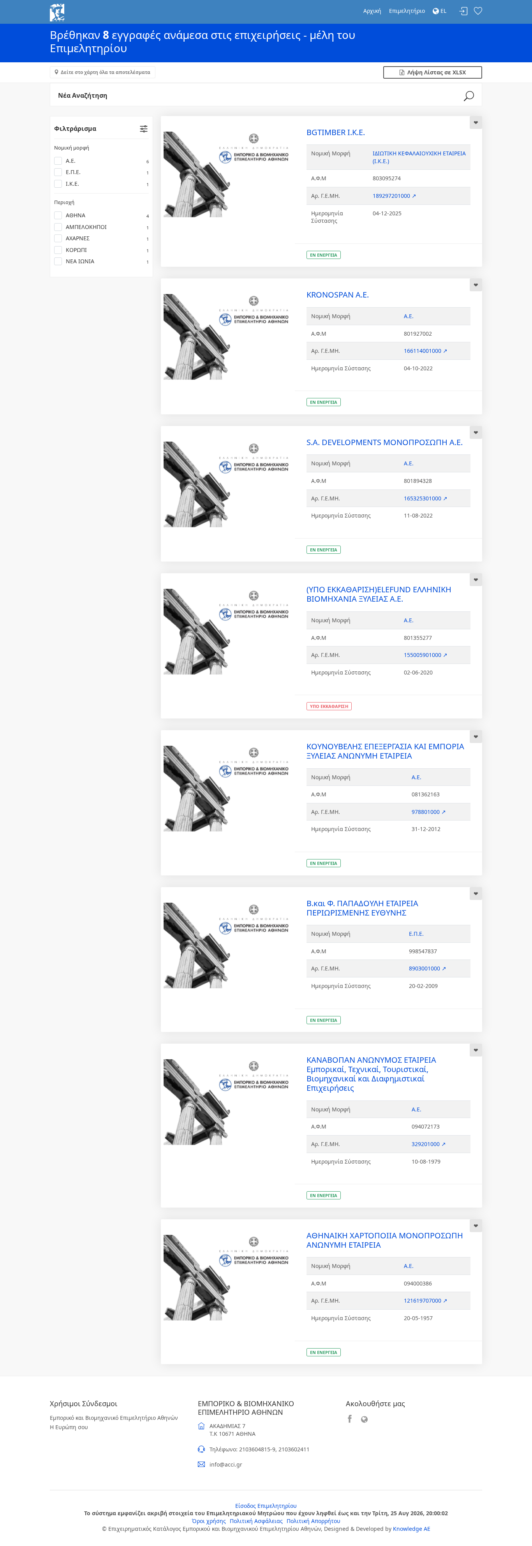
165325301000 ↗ (425, 498)
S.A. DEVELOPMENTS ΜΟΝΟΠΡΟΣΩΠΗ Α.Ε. (385, 442)
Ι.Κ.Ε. (107, 183)
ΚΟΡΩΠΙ (107, 250)
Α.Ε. (107, 160)
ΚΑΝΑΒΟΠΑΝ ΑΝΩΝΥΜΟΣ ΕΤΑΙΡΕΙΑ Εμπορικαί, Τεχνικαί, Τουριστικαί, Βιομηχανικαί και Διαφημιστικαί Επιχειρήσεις (371, 1074)
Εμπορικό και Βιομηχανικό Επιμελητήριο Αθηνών (114, 1417)
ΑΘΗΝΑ (107, 215)
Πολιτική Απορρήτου (313, 1521)
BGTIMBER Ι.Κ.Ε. (336, 132)
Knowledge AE (411, 1528)
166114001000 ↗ (425, 350)
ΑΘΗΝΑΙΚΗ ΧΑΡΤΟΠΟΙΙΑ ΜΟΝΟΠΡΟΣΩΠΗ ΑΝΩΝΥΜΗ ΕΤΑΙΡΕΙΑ (385, 1240)
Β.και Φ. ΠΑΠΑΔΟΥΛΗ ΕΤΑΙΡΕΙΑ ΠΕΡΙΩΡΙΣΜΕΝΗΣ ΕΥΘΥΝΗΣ (362, 908)
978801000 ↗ (429, 811)
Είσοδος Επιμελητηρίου (266, 1505)
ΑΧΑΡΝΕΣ (107, 238)
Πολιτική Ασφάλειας (256, 1521)
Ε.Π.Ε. (107, 172)
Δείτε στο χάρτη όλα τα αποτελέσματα (105, 72)
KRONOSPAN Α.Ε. (338, 294)
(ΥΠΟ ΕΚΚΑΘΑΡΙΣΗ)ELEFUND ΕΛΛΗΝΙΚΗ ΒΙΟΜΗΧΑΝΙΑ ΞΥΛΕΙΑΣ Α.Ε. (379, 594)
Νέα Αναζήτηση (82, 95)
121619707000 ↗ (425, 1300)
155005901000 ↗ (425, 655)
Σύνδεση (463, 11)
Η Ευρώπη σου (69, 1427)
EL (442, 10)
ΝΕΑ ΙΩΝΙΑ (107, 261)
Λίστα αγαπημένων (478, 11)
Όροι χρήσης (209, 1521)
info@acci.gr (226, 1464)
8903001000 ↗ (427, 968)
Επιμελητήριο (407, 10)
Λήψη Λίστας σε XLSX (435, 72)
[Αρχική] (57, 12)
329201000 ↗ (429, 1144)
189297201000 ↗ (394, 195)
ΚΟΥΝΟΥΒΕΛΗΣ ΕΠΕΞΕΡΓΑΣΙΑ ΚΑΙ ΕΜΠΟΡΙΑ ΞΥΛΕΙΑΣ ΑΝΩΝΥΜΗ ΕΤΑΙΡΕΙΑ (385, 751)
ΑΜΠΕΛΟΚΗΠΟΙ (107, 227)
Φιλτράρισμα (75, 128)
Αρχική (372, 10)
